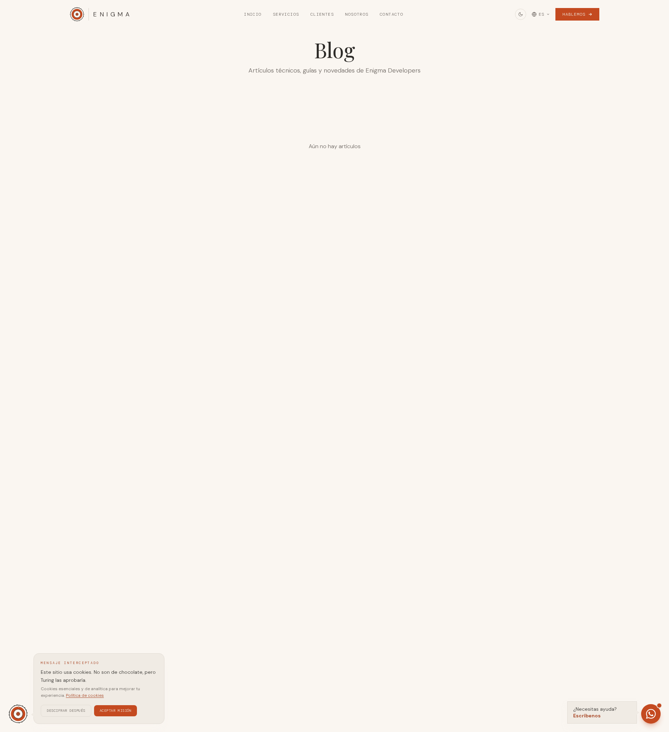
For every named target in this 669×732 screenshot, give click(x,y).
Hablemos (573, 14)
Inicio (253, 14)
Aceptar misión (115, 710)
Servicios (286, 14)
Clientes (322, 14)
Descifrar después (66, 710)
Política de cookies (85, 695)
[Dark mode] (520, 14)
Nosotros (357, 14)
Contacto (391, 14)
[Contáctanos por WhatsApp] (651, 714)
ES (541, 14)
